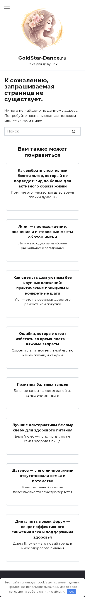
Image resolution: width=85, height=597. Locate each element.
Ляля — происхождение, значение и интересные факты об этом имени (42, 231)
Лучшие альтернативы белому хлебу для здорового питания (42, 427)
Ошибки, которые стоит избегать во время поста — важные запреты (42, 339)
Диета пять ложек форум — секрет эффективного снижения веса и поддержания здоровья (42, 529)
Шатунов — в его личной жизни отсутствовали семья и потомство (42, 475)
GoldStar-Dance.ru (42, 58)
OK (71, 591)
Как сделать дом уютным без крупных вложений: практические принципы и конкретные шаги (43, 285)
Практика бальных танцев (42, 384)
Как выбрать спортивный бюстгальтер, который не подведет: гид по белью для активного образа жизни (42, 178)
